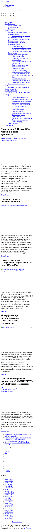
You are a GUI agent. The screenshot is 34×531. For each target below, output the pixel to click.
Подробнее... (5, 195)
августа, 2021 (9, 494)
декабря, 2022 (9, 479)
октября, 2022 (9, 481)
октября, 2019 (9, 515)
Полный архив (17, 522)
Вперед (7, 470)
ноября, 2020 (9, 505)
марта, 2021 (8, 501)
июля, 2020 (8, 506)
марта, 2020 (8, 508)
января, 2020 (9, 510)
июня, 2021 (8, 496)
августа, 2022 (9, 482)
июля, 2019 (8, 518)
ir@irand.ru (27, 528)
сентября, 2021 (9, 493)
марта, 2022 (8, 486)
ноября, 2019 (9, 513)
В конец (7, 472)
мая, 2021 (8, 498)
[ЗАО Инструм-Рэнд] (5, 1)
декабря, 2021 (9, 489)
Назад (6, 453)
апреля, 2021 (9, 500)
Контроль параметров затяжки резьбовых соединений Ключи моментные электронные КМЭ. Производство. (18, 439)
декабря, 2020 (9, 503)
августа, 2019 (9, 517)
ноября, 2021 (9, 491)
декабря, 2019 (9, 512)
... (5, 459)
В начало (7, 451)
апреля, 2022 (9, 484)
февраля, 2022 (9, 488)
